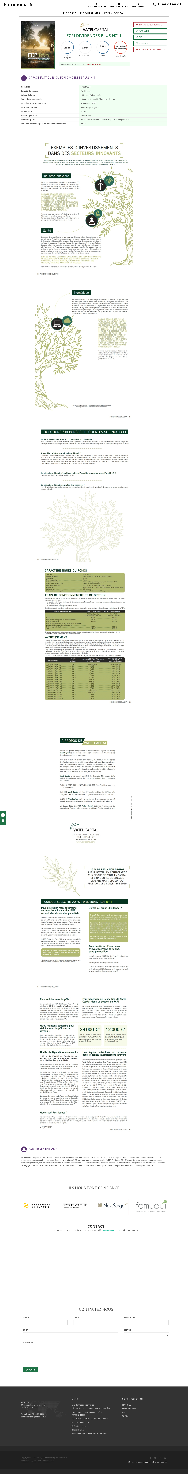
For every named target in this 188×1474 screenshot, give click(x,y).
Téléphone (129, 1317)
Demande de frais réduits (152, 49)
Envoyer (30, 1370)
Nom (26, 1317)
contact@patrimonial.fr (111, 1230)
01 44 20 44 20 (169, 4)
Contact (95, 1226)
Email (77, 1317)
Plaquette (143, 31)
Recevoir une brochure (150, 25)
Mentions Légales (28, 1460)
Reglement (144, 43)
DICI (140, 37)
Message (28, 1342)
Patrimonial (18, 4)
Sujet (26, 1330)
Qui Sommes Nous (46, 1460)
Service (127, 1330)
